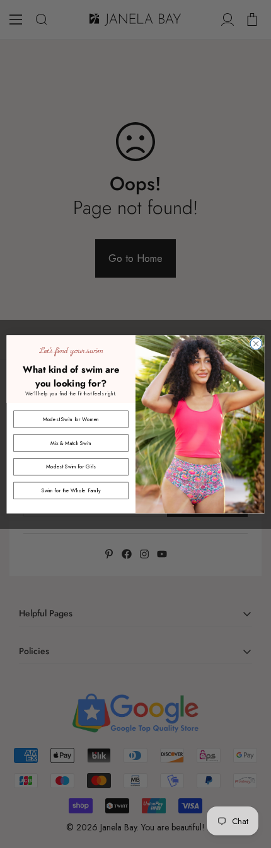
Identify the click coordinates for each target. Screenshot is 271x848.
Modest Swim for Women (71, 418)
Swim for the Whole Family (71, 490)
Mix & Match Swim (70, 442)
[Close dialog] (256, 343)
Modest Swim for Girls (71, 466)
